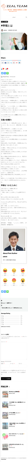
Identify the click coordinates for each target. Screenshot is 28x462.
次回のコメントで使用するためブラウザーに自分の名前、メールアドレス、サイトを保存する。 (13, 372)
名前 (3, 363)
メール (12, 363)
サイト (20, 363)
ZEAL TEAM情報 (4, 21)
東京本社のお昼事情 (13, 391)
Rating (3, 361)
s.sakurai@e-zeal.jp (11, 260)
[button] (14, 17)
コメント (4, 341)
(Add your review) (5, 326)
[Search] (26, 17)
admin (5, 30)
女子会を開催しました (14, 412)
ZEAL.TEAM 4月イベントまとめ (16, 433)
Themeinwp (3, 459)
